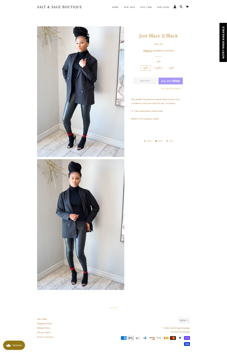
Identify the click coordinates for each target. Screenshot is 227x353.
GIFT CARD (146, 7)
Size (159, 61)
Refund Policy (43, 328)
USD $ (182, 320)
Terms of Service (45, 337)
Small (146, 68)
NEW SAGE (129, 7)
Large (171, 68)
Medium (158, 68)
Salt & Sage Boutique (59, 7)
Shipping (147, 50)
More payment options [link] (171, 88)
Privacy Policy (44, 332)
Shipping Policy (44, 323)
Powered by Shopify (180, 331)
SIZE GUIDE (163, 7)
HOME (115, 7)
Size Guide (42, 319)
